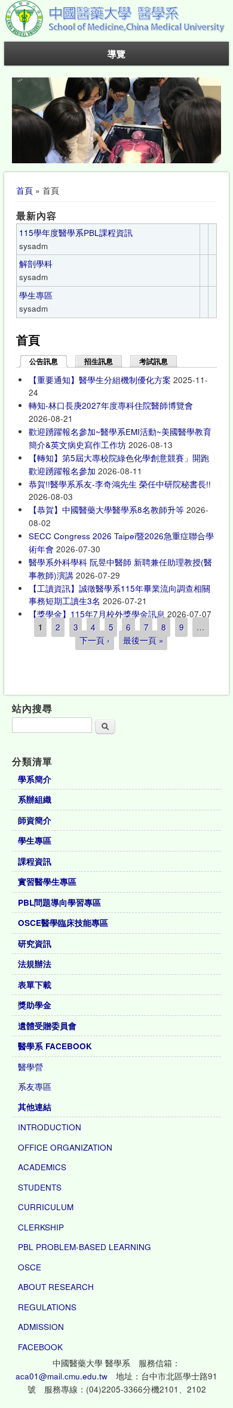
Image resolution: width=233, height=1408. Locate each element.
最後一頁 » (143, 640)
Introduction (49, 1127)
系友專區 (34, 1086)
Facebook (40, 1347)
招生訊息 (98, 362)
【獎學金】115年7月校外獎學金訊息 (97, 614)
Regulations (47, 1307)
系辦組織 (34, 799)
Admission (41, 1326)
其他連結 (34, 1106)
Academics (42, 1167)
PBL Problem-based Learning (84, 1246)
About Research (56, 1286)
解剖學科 (36, 263)
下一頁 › (94, 640)
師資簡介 (34, 820)
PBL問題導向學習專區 (59, 902)
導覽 (116, 53)
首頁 (24, 190)
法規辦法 (34, 963)
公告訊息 (48, 362)
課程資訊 (34, 861)
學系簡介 (34, 779)
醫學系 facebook (55, 1046)
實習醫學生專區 (47, 881)
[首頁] (116, 35)
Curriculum (45, 1207)
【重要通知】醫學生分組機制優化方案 (100, 380)
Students (40, 1187)
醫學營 (30, 1067)
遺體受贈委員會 (47, 1025)
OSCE (29, 1267)
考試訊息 (153, 362)
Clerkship (41, 1227)
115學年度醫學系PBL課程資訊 (76, 232)
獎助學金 (34, 1005)
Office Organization (65, 1147)
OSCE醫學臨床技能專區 (63, 922)
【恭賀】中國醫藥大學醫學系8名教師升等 (106, 509)
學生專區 (36, 295)
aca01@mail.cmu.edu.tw (62, 1376)
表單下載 (34, 984)
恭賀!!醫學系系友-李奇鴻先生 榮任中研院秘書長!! (120, 484)
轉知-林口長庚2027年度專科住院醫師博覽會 (111, 405)
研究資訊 (34, 943)
